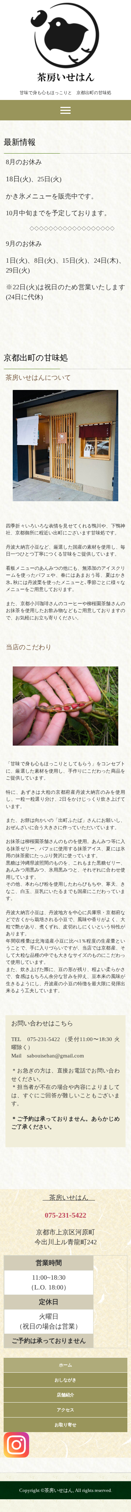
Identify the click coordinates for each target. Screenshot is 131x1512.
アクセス (65, 1409)
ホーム (65, 1365)
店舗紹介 (65, 1394)
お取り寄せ (65, 1424)
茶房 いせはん (65, 6)
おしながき (65, 1380)
